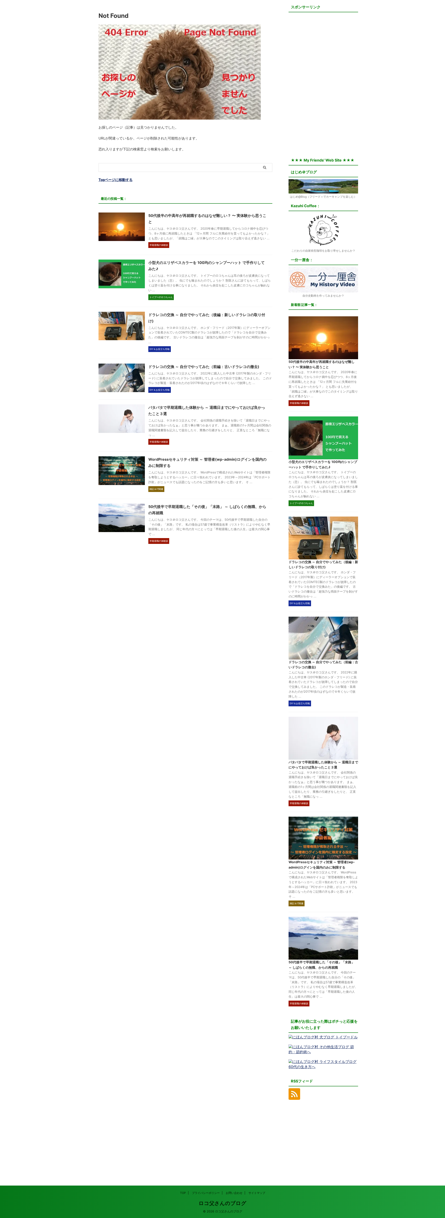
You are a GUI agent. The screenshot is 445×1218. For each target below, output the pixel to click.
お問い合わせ (234, 1193)
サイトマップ (256, 1193)
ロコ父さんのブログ (222, 1203)
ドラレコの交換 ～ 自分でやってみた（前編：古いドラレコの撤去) (203, 366)
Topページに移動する (116, 180)
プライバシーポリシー (206, 1193)
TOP (183, 1193)
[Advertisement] (323, 83)
